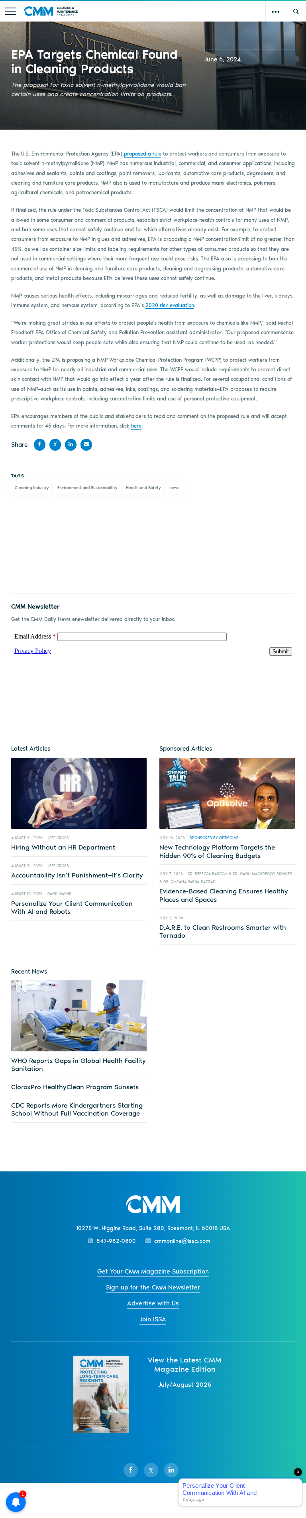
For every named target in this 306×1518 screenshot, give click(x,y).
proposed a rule (142, 154)
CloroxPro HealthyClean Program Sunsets (75, 1087)
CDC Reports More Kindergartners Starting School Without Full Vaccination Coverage (77, 1109)
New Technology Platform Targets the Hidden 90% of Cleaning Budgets (217, 851)
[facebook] (131, 1470)
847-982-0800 (116, 1241)
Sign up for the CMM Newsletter (153, 1287)
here (136, 426)
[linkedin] (171, 1470)
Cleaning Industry (32, 487)
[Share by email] (86, 444)
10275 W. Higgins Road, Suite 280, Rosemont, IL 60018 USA (153, 1228)
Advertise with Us (153, 1303)
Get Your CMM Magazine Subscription (153, 1271)
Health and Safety (143, 487)
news (174, 487)
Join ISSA (152, 1319)
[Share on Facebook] (39, 444)
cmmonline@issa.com (182, 1241)
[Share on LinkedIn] (70, 444)
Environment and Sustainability (87, 487)
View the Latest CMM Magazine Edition (185, 1364)
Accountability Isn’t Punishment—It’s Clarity (77, 875)
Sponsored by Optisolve (214, 838)
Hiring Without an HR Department (63, 847)
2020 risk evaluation (169, 305)
